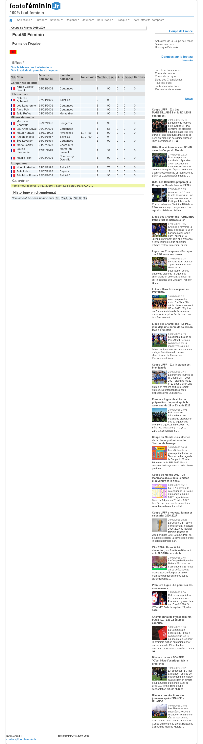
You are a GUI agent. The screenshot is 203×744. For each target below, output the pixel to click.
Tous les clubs (163, 82)
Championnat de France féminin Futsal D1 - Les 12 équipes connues (172, 619)
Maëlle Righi (24, 157)
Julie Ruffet (24, 113)
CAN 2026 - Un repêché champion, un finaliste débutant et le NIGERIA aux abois (171, 550)
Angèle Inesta (25, 136)
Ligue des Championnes (169, 79)
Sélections (23, 19)
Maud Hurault (25, 132)
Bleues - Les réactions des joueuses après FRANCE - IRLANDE (168, 698)
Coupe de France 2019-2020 (28, 27)
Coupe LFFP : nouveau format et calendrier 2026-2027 (172, 514)
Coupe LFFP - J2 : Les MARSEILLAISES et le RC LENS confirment (171, 112)
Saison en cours (164, 44)
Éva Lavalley (25, 140)
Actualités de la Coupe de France (174, 40)
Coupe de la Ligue (165, 76)
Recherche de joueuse (168, 89)
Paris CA (82, 185)
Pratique (122, 19)
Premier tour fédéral (23, 185)
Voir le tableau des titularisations (31, 67)
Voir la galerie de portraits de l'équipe (34, 70)
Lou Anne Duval (26, 128)
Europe (40, 19)
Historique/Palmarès (166, 47)
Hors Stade (104, 19)
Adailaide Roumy (27, 175)
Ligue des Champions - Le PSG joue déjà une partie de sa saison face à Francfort (172, 326)
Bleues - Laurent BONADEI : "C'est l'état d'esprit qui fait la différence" (170, 660)
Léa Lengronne (26, 105)
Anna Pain (23, 109)
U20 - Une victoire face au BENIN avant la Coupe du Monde (172, 149)
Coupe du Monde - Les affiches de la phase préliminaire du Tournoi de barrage (171, 440)
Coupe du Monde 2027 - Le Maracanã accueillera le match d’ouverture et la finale (170, 477)
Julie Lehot (23, 171)
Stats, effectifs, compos (147, 19)
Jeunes (87, 19)
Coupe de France (165, 73)
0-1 (91, 185)
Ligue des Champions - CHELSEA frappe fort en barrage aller (173, 218)
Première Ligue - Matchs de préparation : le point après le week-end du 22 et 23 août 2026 (171, 402)
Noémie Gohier (26, 167)
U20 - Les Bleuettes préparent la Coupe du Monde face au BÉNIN (171, 183)
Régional (71, 19)
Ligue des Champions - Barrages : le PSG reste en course (172, 253)
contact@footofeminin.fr (21, 739)
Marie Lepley (25, 144)
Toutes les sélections (167, 86)
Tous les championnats (168, 70)
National (55, 19)
